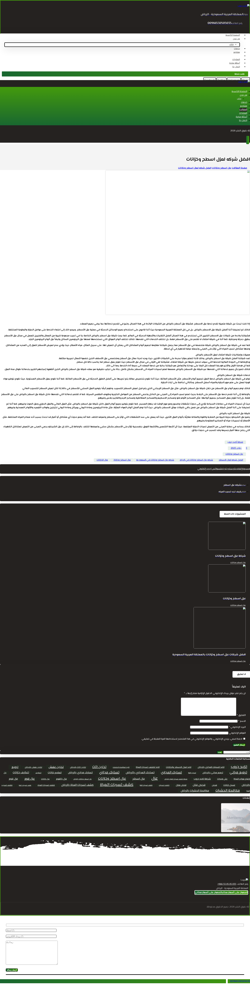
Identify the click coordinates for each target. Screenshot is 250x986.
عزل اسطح (138, 779)
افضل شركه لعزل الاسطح (231, 460)
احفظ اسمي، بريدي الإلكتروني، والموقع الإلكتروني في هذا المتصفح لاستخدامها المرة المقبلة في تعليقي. (191, 739)
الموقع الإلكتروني (237, 733)
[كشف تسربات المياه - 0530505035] (244, 6)
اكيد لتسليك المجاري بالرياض (211, 767)
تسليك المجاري (171, 772)
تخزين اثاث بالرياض (78, 767)
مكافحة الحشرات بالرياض (195, 791)
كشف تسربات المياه (46, 785)
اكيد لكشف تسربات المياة (148, 767)
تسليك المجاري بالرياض (140, 772)
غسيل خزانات (229, 785)
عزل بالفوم (61, 779)
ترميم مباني (238, 772)
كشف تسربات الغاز (146, 785)
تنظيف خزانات (21, 772)
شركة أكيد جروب (235, 442)
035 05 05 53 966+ (226, 884)
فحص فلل (199, 785)
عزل (154, 778)
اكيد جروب (239, 767)
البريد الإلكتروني (237, 727)
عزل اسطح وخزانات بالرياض (82, 779)
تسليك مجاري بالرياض (80, 773)
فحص (214, 785)
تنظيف (38, 772)
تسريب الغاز (192, 773)
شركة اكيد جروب (202, 779)
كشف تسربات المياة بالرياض (77, 785)
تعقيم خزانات (55, 773)
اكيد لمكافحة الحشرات (121, 767)
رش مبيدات (222, 779)
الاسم (242, 721)
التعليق (241, 715)
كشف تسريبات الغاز (25, 785)
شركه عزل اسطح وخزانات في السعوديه (155, 460)
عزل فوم (29, 779)
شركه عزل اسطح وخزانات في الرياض (196, 460)
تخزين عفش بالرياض (33, 767)
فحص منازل (181, 785)
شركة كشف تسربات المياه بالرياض (175, 779)
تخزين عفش (56, 767)
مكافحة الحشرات (227, 790)
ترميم (14, 767)
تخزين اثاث (99, 767)
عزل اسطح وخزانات (234, 454)
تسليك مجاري (109, 772)
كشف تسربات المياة (116, 785)
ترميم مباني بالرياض (212, 773)
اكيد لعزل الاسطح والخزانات (178, 767)
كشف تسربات (164, 785)
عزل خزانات (45, 779)
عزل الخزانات (102, 460)
